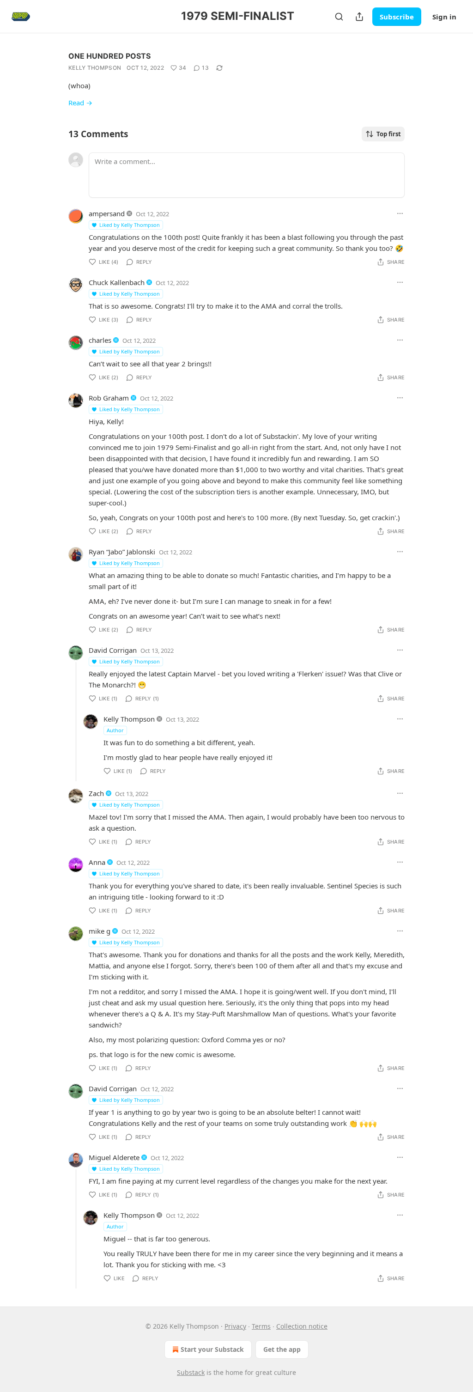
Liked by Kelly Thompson (129, 224)
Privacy (235, 1326)
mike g (99, 931)
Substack (191, 1372)
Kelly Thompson (94, 67)
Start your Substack (212, 1349)
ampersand (107, 213)
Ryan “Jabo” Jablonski (122, 551)
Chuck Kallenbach (117, 282)
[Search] (339, 16)
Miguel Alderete (114, 1157)
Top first (388, 134)
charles (100, 340)
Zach (96, 793)
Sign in (444, 16)
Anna (97, 862)
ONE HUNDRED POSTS (109, 56)
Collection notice (301, 1326)
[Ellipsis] (400, 213)
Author (115, 730)
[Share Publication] (359, 16)
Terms (261, 1326)
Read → (80, 102)
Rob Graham (109, 397)
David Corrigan (113, 650)
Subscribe (397, 16)
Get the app (282, 1349)
